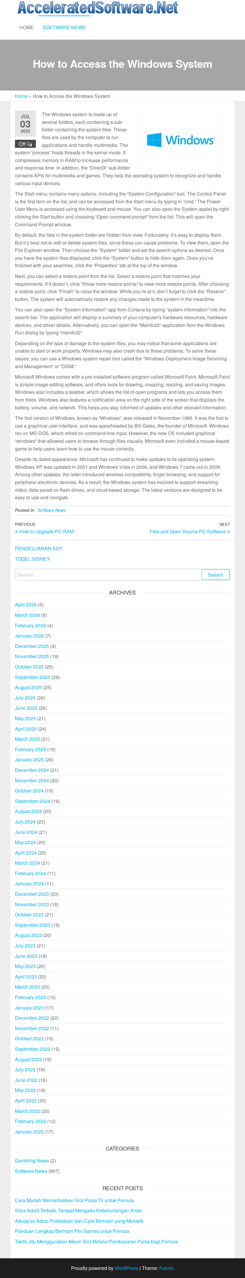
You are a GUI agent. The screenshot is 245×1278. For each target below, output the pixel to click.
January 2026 (29, 635)
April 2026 (26, 604)
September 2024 (32, 801)
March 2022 (27, 1111)
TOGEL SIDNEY (32, 558)
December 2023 (32, 893)
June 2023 (26, 956)
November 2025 (32, 656)
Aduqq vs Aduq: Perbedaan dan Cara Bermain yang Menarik (79, 1220)
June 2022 (26, 1079)
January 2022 (29, 1131)
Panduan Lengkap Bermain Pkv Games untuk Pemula (72, 1231)
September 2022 (32, 1048)
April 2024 (26, 852)
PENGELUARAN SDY (38, 548)
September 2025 (32, 677)
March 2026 (27, 615)
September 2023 (32, 924)
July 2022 (25, 1069)
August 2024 (28, 811)
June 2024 (26, 832)
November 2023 (32, 904)
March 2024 (27, 862)
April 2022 (26, 1100)
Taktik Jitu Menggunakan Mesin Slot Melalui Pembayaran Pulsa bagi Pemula (96, 1241)
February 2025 (30, 749)
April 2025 (26, 728)
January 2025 (29, 759)
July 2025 (25, 697)
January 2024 (29, 883)
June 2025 (26, 707)
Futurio (166, 1268)
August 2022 (28, 1059)
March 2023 (27, 986)
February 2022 (30, 1121)
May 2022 (25, 1090)
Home (26, 27)
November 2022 (32, 1028)
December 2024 (32, 770)
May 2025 (25, 718)
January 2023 (29, 1007)
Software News (64, 27)
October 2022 (29, 1038)
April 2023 (26, 976)
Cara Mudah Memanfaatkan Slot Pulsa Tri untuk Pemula (74, 1200)
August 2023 (28, 935)
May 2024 (25, 842)
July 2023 (25, 945)
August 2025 (28, 687)
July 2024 (25, 821)
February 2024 (30, 873)
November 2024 (32, 780)
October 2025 (29, 666)
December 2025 (32, 646)
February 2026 (30, 625)
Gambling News (32, 1160)
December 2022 (32, 1017)
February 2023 (30, 997)
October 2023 (29, 914)
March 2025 (27, 738)
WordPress (126, 1268)
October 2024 (29, 790)
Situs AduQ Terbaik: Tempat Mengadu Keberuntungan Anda (78, 1210)
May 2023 (25, 966)
